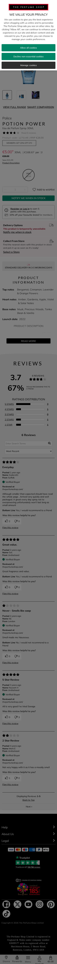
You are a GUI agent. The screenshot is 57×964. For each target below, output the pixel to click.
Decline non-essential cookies (28, 56)
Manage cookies (28, 65)
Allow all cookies (28, 47)
